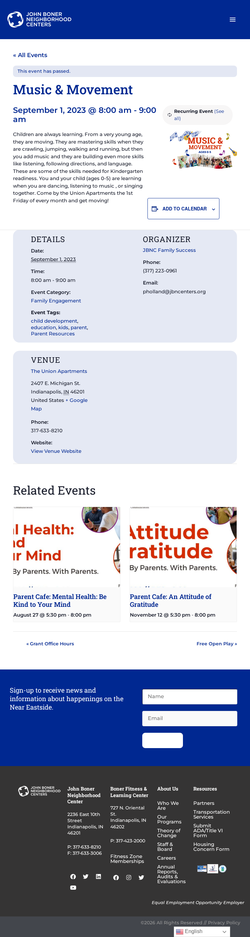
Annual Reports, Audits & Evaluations (171, 874)
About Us (167, 788)
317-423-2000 (130, 840)
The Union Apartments (59, 371)
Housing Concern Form (211, 846)
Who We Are (168, 805)
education (43, 327)
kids (63, 327)
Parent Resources (53, 333)
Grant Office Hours (50, 643)
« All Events (30, 55)
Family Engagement (56, 301)
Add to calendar (184, 208)
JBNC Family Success (169, 250)
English (193, 931)
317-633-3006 (87, 853)
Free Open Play (217, 643)
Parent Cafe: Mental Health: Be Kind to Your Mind (59, 600)
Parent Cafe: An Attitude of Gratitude (171, 600)
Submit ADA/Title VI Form (208, 830)
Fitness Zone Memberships (127, 858)
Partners (204, 803)
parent (79, 327)
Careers (166, 858)
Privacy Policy (224, 922)
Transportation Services (211, 814)
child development (54, 321)
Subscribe (162, 740)
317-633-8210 (87, 847)
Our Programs (169, 819)
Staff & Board (165, 846)
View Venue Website (56, 451)
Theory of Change (168, 832)
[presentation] (66, 547)
